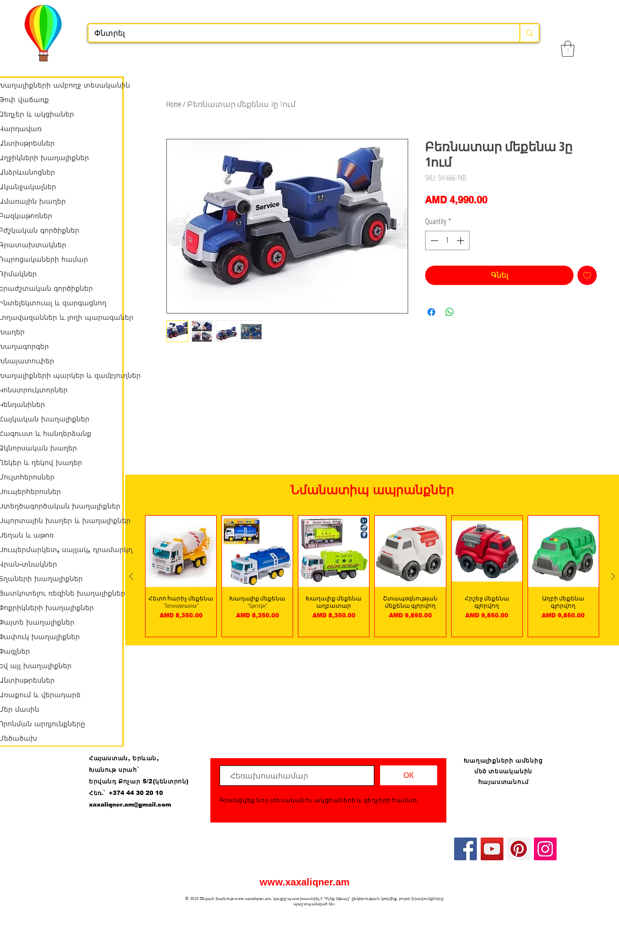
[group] (372, 576)
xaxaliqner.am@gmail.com (130, 804)
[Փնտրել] (529, 33)
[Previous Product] (131, 576)
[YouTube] (492, 849)
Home (173, 104)
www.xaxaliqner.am (305, 882)
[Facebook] (465, 849)
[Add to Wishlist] (587, 275)
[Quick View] (181, 551)
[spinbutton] (447, 240)
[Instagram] (545, 849)
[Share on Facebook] (431, 312)
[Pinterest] (518, 849)
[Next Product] (613, 576)
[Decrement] (433, 240)
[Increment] (461, 240)
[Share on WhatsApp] (450, 312)
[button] (568, 49)
